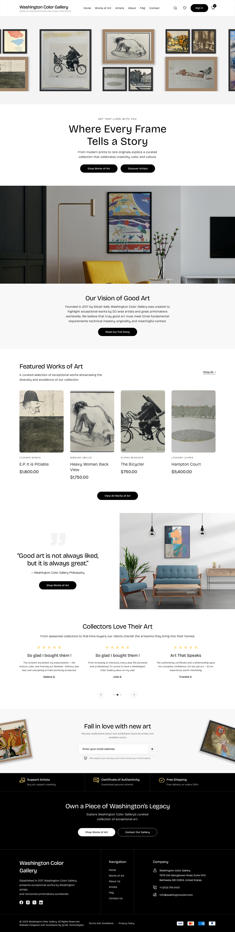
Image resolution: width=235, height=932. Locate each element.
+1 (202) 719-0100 (169, 887)
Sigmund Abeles (81, 457)
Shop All (208, 372)
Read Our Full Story (117, 331)
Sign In (199, 8)
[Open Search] (175, 8)
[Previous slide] (101, 694)
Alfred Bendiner (132, 457)
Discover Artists (138, 168)
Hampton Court (186, 464)
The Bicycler (132, 464)
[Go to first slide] (134, 694)
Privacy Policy (126, 923)
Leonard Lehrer (182, 457)
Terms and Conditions (101, 923)
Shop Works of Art (99, 168)
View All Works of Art (118, 495)
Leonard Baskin (30, 457)
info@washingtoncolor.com (176, 894)
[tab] (114, 694)
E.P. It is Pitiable (34, 464)
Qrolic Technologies (73, 925)
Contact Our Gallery (137, 832)
